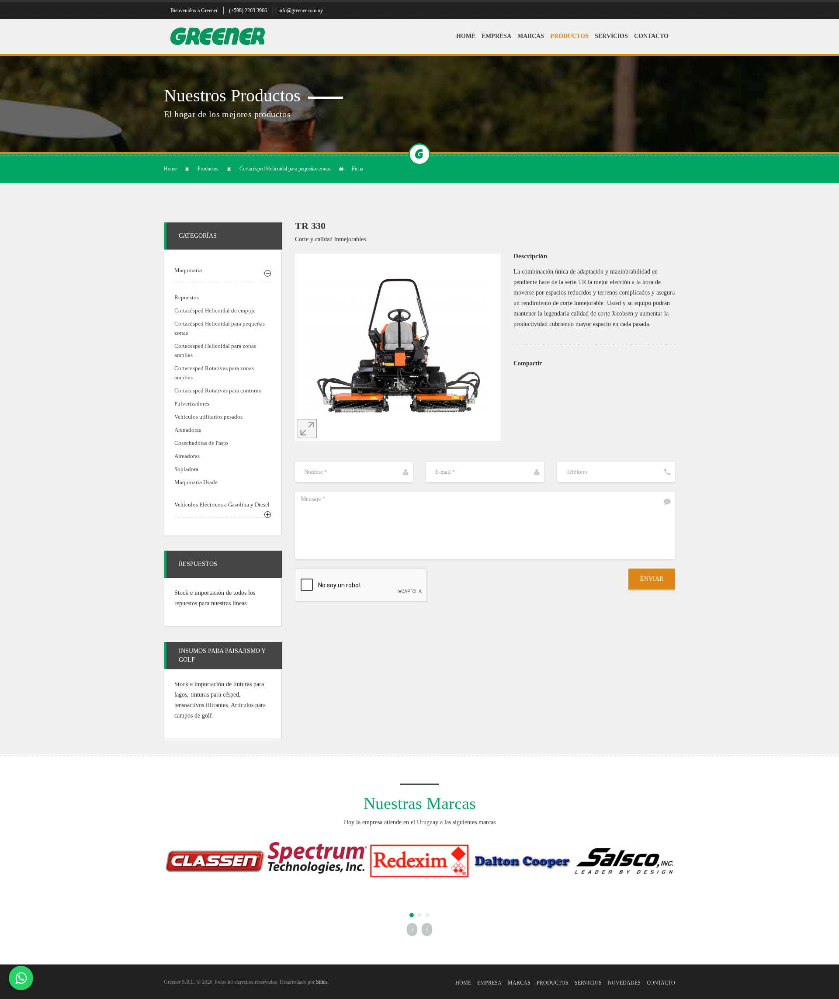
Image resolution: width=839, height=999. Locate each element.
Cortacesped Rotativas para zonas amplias (214, 373)
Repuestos (186, 297)
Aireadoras (187, 456)
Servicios (611, 36)
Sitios (322, 982)
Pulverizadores (191, 403)
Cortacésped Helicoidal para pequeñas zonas (285, 169)
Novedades (624, 983)
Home (465, 36)
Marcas (530, 36)
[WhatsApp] (21, 978)
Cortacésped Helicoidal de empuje (215, 310)
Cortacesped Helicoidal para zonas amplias (215, 350)
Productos (569, 36)
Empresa (496, 36)
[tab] (222, 271)
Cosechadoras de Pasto (201, 443)
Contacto (651, 36)
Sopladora (186, 469)
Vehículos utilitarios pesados (208, 416)
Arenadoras (187, 430)
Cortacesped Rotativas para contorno (218, 390)
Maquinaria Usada (196, 482)
